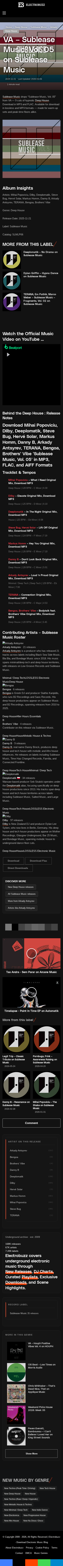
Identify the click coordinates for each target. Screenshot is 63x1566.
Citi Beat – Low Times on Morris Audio (41, 1366)
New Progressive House (35, 1515)
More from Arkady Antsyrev (21, 901)
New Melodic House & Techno (18, 1504)
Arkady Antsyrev (12, 647)
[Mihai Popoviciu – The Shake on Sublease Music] (47, 1085)
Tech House (22, 770)
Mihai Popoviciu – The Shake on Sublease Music (45, 1105)
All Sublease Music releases (22, 894)
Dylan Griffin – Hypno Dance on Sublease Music (41, 274)
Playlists (30, 1276)
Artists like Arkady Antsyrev (21, 908)
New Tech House (47, 1488)
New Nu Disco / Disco (33, 1521)
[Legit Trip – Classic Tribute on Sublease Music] (16, 1039)
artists (11, 1247)
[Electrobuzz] (31, 4)
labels (11, 1251)
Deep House (11, 31)
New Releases (18, 1271)
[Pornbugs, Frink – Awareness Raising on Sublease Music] (47, 1039)
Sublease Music (11, 96)
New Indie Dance (40, 1510)
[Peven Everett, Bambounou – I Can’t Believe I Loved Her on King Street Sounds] (16, 1436)
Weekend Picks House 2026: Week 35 (40, 1409)
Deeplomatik (9, 777)
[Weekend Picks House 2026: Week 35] (16, 1415)
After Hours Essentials (28, 716)
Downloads (16, 1282)
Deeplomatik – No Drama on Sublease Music (41, 253)
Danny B (7, 743)
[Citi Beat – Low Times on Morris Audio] (16, 1372)
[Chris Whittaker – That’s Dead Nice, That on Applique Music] (16, 1393)
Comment (31, 1123)
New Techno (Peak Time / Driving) (19, 1488)
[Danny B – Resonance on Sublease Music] (16, 1085)
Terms (54, 1547)
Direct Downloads (18, 868)
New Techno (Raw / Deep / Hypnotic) (21, 1499)
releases (13, 1244)
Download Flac (38, 860)
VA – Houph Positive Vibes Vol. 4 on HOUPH (40, 1345)
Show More (31, 1453)
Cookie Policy (42, 1547)
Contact (19, 1553)
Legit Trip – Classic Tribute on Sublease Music (14, 1059)
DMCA (28, 1553)
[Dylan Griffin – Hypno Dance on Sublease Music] (12, 280)
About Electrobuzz (15, 1547)
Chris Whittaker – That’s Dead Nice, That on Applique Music (41, 1388)
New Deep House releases (21, 887)
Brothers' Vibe (10, 723)
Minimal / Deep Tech (14, 677)
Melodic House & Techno (37, 735)
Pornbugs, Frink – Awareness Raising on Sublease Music (45, 1059)
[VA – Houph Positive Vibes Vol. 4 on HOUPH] (16, 1351)
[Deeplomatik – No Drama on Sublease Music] (12, 259)
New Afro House (11, 1521)
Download (13, 860)
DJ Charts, (44, 1271)
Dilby (5, 820)
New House (30, 1494)
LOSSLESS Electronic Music (40, 850)
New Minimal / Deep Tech (16, 1510)
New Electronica (11, 1515)
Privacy (29, 1547)
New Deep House (12, 1494)
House (20, 735)
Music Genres (41, 1553)
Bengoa (7, 689)
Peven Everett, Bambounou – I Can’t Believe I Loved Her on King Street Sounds (40, 1433)
